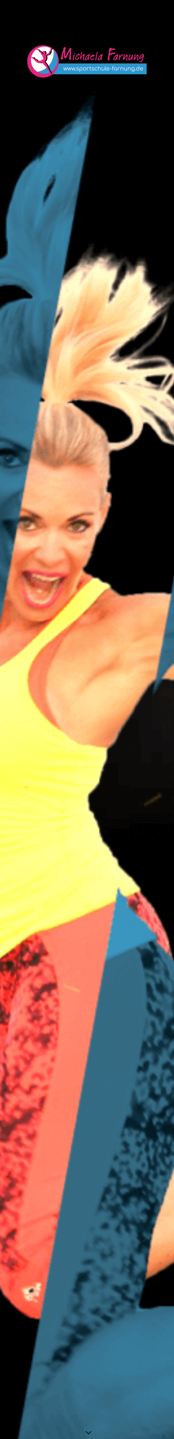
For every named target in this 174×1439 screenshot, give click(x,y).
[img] (87, 719)
